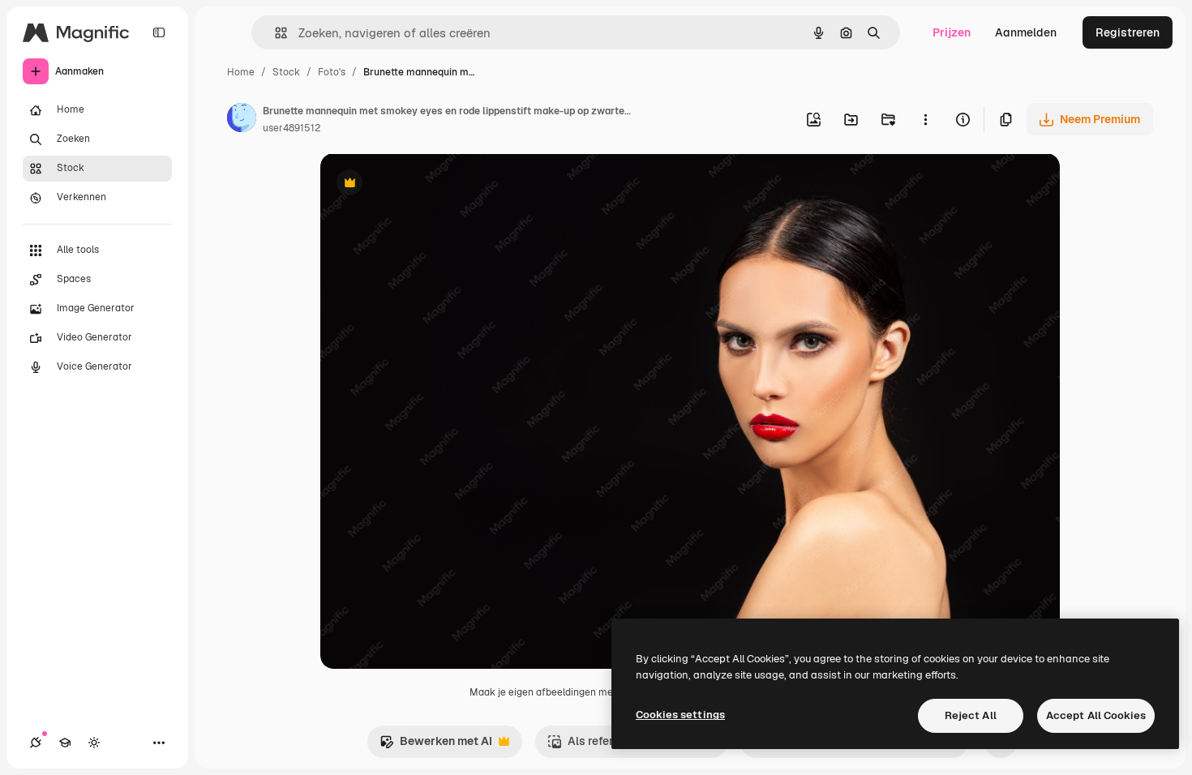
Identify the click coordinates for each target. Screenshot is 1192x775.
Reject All (971, 715)
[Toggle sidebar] (159, 32)
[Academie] (65, 743)
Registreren (1128, 32)
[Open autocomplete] (274, 33)
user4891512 (291, 128)
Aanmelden (1026, 32)
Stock (286, 72)
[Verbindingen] (36, 743)
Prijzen (952, 32)
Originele (426, 184)
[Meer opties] (925, 119)
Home (241, 72)
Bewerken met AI (435, 745)
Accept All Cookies (1096, 715)
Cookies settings (680, 714)
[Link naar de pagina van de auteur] (241, 120)
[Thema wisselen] (94, 743)
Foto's (331, 72)
